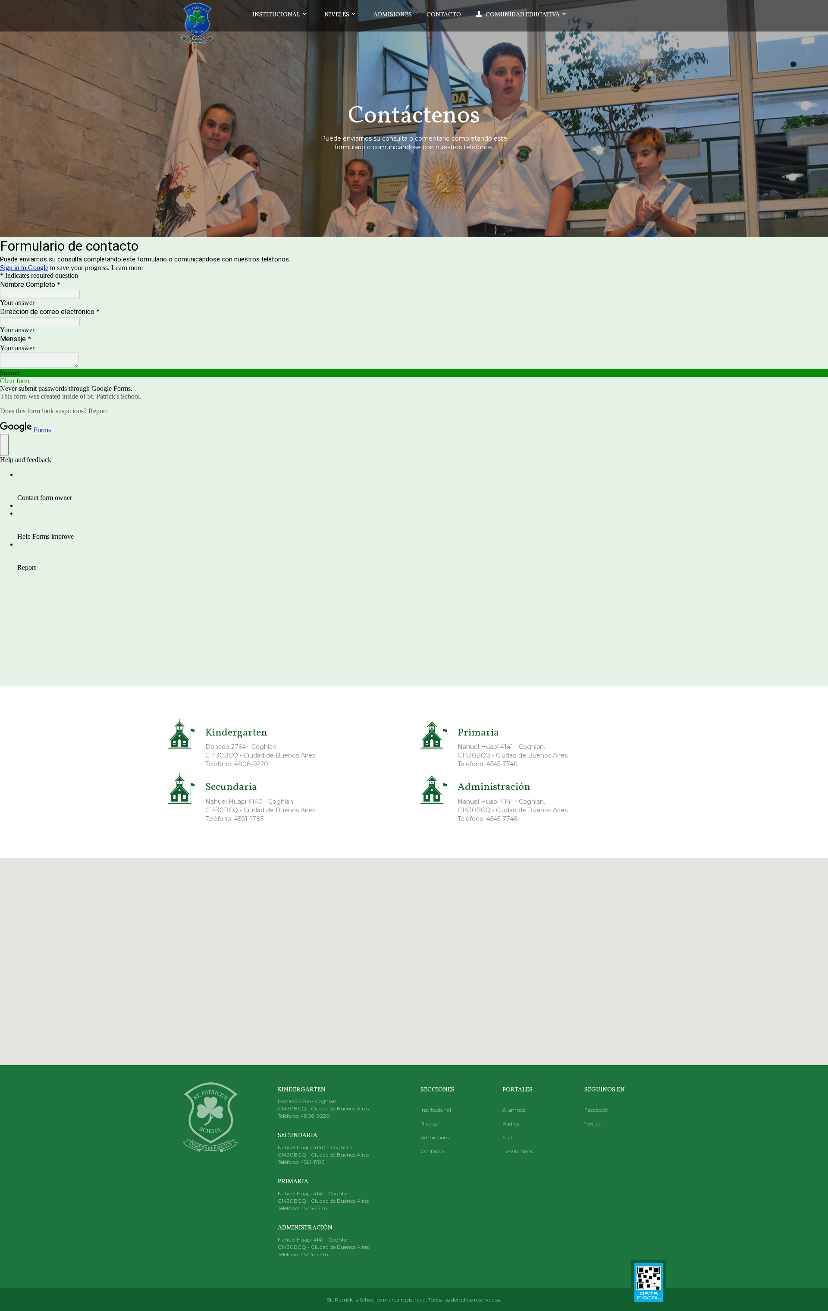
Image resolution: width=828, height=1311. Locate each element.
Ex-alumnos (517, 1151)
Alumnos (513, 1110)
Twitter (593, 1123)
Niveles (337, 15)
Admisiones (392, 15)
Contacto (444, 15)
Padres (510, 1123)
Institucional (276, 15)
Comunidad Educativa (522, 15)
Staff (508, 1137)
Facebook (596, 1110)
